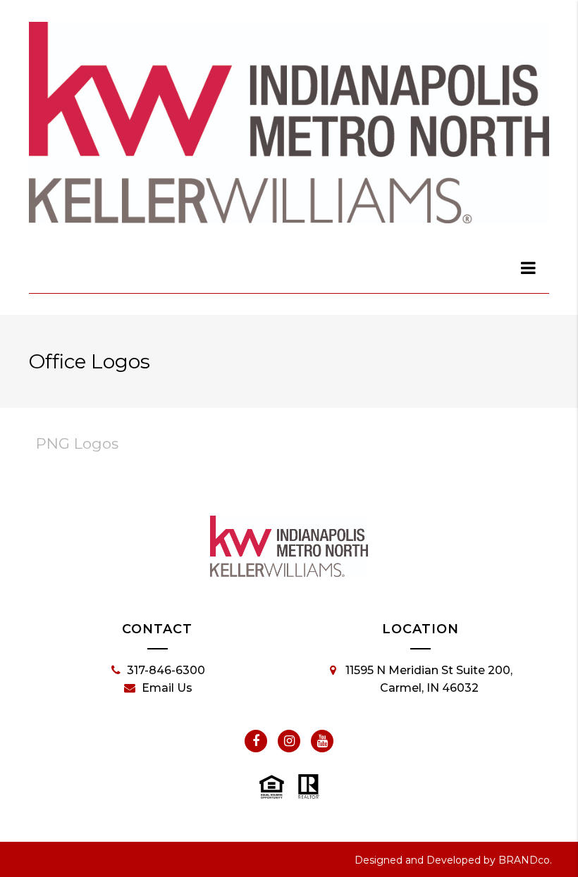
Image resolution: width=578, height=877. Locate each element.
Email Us (167, 688)
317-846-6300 (166, 670)
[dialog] (528, 267)
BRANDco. (525, 860)
